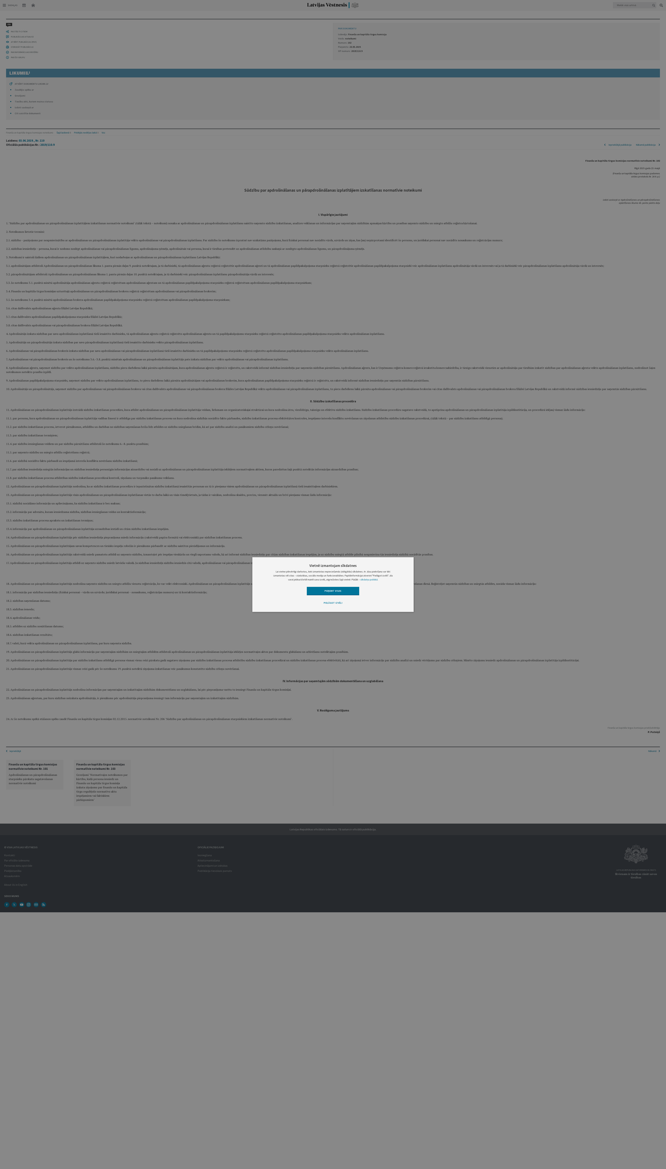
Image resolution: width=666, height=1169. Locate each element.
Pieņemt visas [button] (333, 590)
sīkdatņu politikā (369, 579)
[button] (333, 603)
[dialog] (333, 584)
